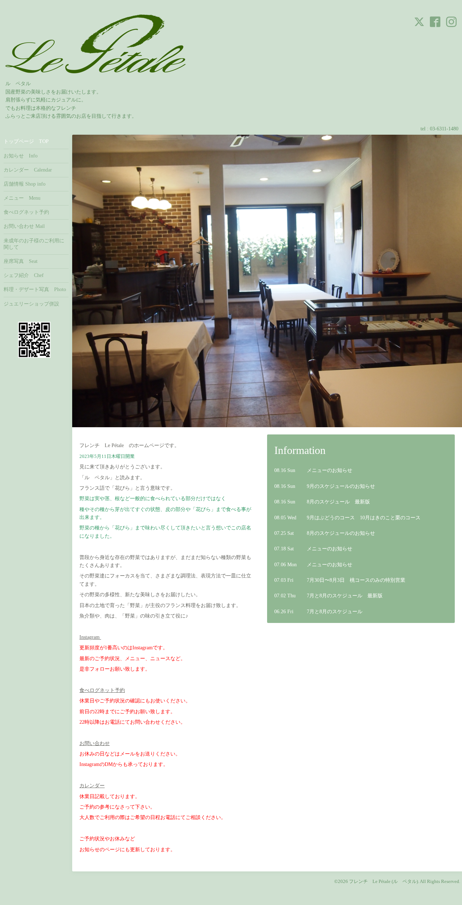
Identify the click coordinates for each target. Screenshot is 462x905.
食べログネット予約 (102, 690)
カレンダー (92, 785)
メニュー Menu (22, 198)
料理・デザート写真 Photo (35, 289)
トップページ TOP (26, 141)
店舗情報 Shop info (24, 184)
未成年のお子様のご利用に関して (34, 244)
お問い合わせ (94, 743)
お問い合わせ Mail (24, 226)
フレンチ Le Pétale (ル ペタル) (383, 881)
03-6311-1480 (444, 128)
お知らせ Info (21, 156)
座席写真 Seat (21, 261)
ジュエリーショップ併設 (31, 304)
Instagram (90, 637)
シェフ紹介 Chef (24, 275)
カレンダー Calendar (28, 170)
